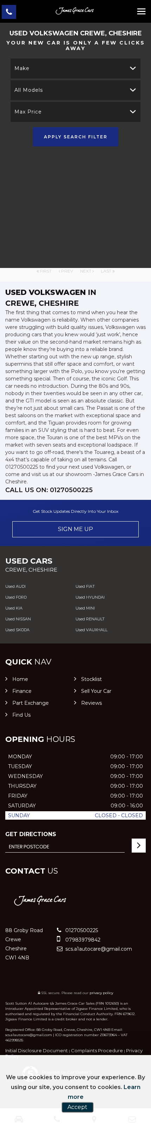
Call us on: (49, 490)
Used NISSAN (18, 618)
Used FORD (16, 597)
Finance (22, 691)
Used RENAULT (90, 618)
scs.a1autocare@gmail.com (98, 949)
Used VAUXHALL (91, 629)
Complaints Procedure (97, 1050)
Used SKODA (17, 629)
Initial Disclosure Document (36, 1050)
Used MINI (85, 608)
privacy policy (101, 993)
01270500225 (81, 930)
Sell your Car (96, 691)
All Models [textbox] (28, 90)
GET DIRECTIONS (30, 834)
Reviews (91, 703)
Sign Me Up (75, 529)
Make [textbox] (21, 68)
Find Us (21, 715)
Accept (77, 1107)
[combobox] (75, 68)
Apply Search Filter (75, 136)
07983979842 (82, 940)
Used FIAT (85, 586)
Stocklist (91, 679)
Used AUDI (15, 586)
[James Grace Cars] (75, 9)
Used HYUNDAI (90, 597)
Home (20, 679)
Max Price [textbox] (28, 112)
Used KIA (13, 608)
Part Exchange (30, 703)
